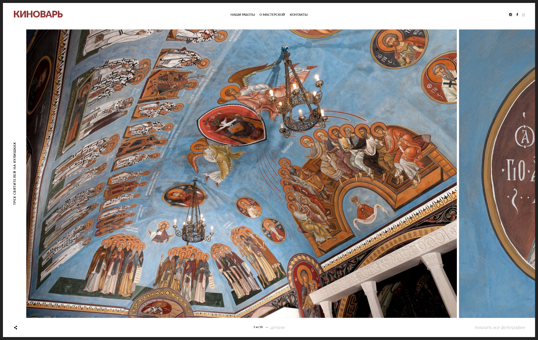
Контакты (299, 14)
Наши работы (243, 14)
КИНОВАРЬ (38, 14)
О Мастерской (272, 14)
